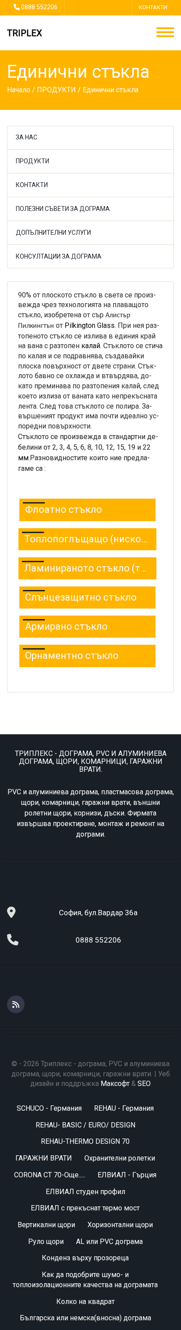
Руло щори (46, 1241)
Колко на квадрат (85, 1301)
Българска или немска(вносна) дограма (85, 1318)
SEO (144, 1083)
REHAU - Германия (124, 1108)
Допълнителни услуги (53, 232)
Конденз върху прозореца (85, 1258)
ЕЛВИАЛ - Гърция (127, 1175)
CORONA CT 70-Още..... (49, 1175)
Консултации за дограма (58, 256)
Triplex (24, 33)
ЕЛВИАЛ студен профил (85, 1191)
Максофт (115, 1083)
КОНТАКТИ (153, 7)
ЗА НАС (26, 137)
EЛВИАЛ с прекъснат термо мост (85, 1208)
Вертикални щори (46, 1225)
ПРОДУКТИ (32, 161)
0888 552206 (39, 7)
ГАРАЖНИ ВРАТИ (43, 1158)
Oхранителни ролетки (119, 1158)
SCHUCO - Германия (49, 1108)
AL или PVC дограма (109, 1241)
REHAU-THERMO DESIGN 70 (85, 1141)
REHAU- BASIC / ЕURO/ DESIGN (85, 1125)
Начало (18, 90)
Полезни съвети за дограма (63, 208)
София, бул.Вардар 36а (98, 912)
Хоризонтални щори (120, 1225)
